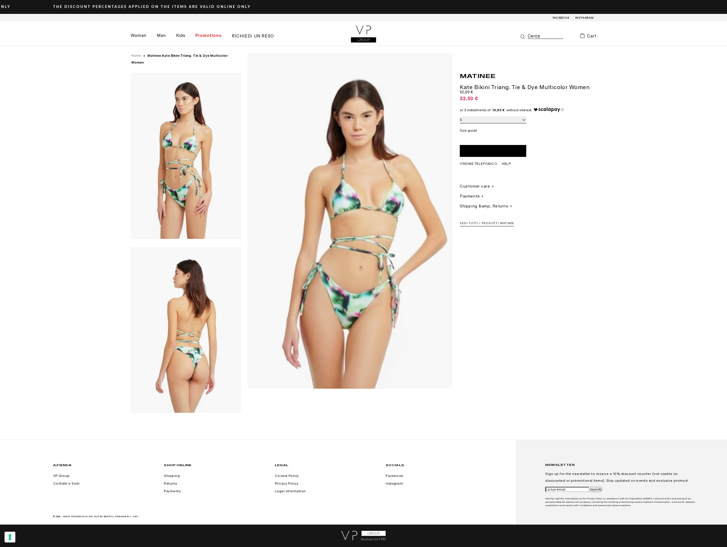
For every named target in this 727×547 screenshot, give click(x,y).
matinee (478, 75)
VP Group (61, 476)
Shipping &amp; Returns (484, 206)
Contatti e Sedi (66, 483)
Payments (470, 196)
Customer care (475, 186)
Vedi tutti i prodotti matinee (487, 223)
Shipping (172, 476)
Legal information (290, 491)
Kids (180, 35)
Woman (139, 35)
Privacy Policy (287, 483)
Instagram (584, 17)
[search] (545, 36)
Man (161, 35)
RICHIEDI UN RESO (253, 36)
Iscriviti (595, 489)
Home (136, 56)
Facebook (561, 17)
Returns (170, 483)
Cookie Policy (287, 476)
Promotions (208, 35)
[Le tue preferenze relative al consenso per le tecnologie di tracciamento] (10, 537)
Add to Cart (493, 151)
